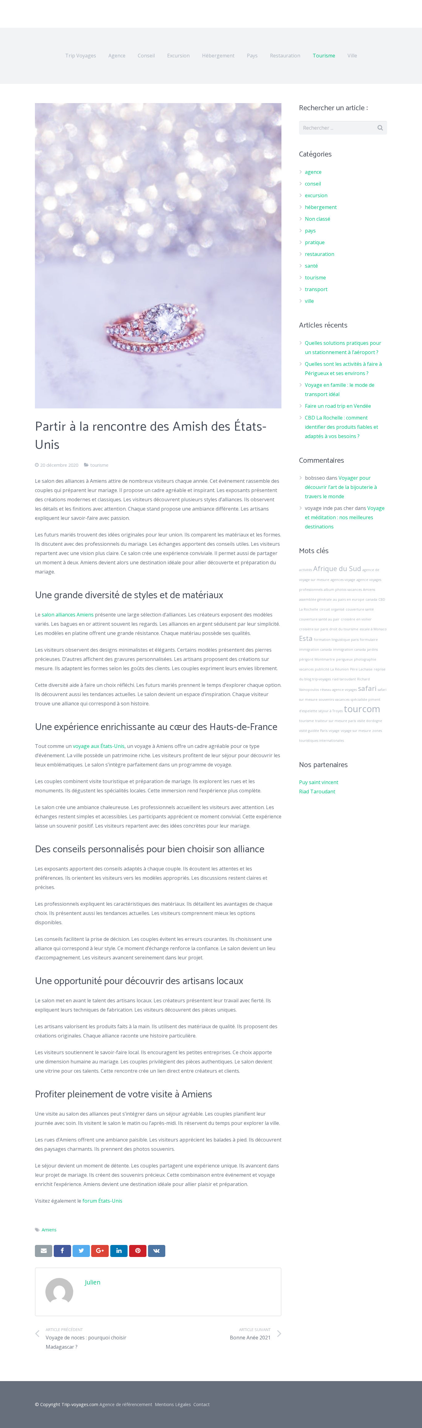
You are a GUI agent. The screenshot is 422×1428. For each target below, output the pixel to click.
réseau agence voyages (338, 689)
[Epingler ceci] (137, 1251)
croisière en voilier (356, 619)
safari (367, 688)
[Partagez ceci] (62, 1251)
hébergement (321, 207)
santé (311, 265)
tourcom (362, 709)
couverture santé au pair (319, 619)
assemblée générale (315, 599)
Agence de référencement (125, 1404)
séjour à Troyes (331, 711)
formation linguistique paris (336, 639)
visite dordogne (369, 721)
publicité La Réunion (332, 669)
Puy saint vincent (318, 782)
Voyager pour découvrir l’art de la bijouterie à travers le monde (341, 487)
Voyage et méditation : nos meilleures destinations (345, 517)
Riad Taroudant (317, 791)
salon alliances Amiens (68, 614)
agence (313, 172)
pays (310, 230)
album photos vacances (343, 589)
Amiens (49, 1230)
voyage (334, 731)
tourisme (99, 465)
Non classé (317, 218)
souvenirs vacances (334, 699)
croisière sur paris (313, 629)
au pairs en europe (348, 599)
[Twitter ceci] (81, 1251)
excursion (316, 195)
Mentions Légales (173, 1404)
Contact (201, 1404)
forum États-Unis (102, 1200)
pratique (315, 242)
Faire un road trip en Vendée (338, 406)
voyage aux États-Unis (98, 746)
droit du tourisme (343, 629)
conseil (313, 183)
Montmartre (324, 659)
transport (316, 289)
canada (371, 599)
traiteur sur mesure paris (335, 721)
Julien (92, 1282)
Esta (306, 638)
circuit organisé (331, 609)
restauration (319, 254)
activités (305, 570)
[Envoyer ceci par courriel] (43, 1251)
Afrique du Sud (337, 568)
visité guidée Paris (313, 731)
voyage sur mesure (356, 731)
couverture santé (360, 609)
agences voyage (343, 580)
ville (309, 301)
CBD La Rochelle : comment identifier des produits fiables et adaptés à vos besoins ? (341, 427)
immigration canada (349, 649)
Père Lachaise (361, 669)
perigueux (344, 659)
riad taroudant (344, 679)
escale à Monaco (373, 629)
